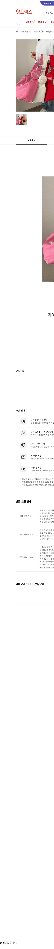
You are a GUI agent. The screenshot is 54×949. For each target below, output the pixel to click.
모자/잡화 (49, 31)
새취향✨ (30, 22)
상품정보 (31, 140)
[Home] (17, 31)
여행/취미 (24, 31)
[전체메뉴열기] (18, 22)
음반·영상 (42, 22)
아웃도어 (37, 31)
